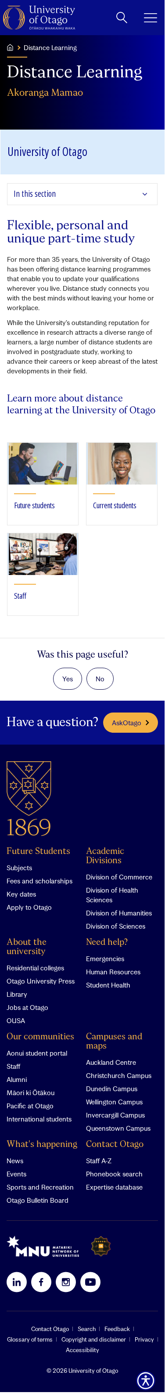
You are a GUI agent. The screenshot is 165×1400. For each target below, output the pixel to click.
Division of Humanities (119, 912)
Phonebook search (114, 1173)
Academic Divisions (105, 856)
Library (17, 994)
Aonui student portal (37, 1052)
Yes (67, 678)
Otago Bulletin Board (37, 1200)
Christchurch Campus (118, 1075)
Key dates (21, 893)
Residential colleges (35, 967)
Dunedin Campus (111, 1088)
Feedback (117, 1329)
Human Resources (113, 971)
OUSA (16, 1020)
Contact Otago (114, 1144)
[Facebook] (41, 1282)
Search (87, 1329)
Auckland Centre (111, 1062)
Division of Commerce (119, 876)
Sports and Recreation (40, 1186)
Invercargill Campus (115, 1114)
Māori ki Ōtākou (30, 1092)
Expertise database (114, 1186)
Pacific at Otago (30, 1105)
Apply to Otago (29, 907)
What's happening (42, 1144)
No (100, 678)
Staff (13, 1066)
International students (39, 1118)
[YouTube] (90, 1282)
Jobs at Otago (27, 1007)
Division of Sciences (115, 926)
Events (16, 1173)
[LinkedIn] (17, 1282)
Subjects (19, 867)
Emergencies (105, 958)
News (15, 1160)
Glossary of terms (30, 1339)
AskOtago (126, 722)
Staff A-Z (98, 1160)
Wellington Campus (114, 1101)
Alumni (17, 1079)
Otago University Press (41, 980)
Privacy (144, 1339)
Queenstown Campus (118, 1128)
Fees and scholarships (39, 880)
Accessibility (82, 1350)
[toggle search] (122, 17)
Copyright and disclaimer (93, 1339)
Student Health (108, 984)
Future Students (38, 851)
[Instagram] (66, 1282)
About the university (27, 947)
